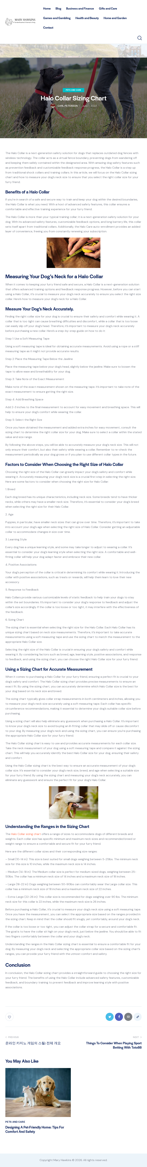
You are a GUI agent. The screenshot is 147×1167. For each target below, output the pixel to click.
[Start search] (139, 38)
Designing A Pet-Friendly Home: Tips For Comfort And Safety (34, 1129)
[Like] (9, 1017)
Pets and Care (73, 90)
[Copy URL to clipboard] (138, 1017)
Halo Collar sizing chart (26, 834)
